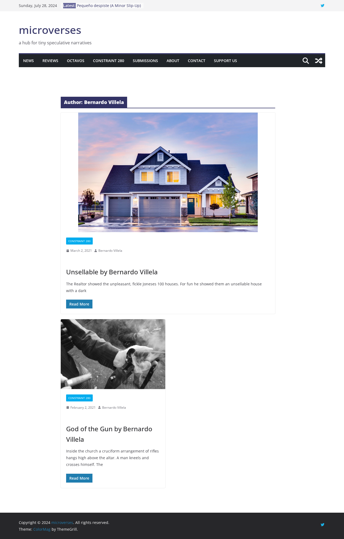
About (173, 60)
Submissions (145, 60)
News (28, 60)
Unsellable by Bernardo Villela (112, 271)
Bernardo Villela (110, 250)
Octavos (75, 60)
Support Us (225, 60)
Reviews (50, 60)
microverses (50, 29)
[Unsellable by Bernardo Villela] (168, 172)
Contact (196, 60)
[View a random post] (318, 60)
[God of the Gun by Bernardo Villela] (113, 354)
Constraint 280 (108, 60)
